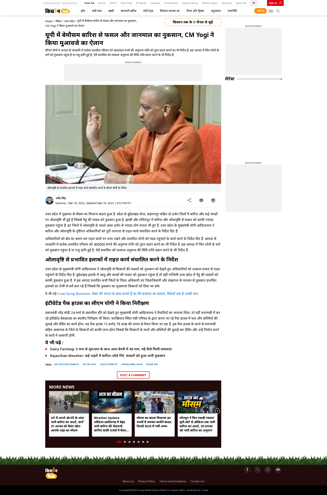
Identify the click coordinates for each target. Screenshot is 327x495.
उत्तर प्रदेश (69, 21)
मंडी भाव (97, 11)
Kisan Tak (89, 3)
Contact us (197, 481)
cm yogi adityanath (66, 364)
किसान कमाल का (170, 11)
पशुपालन (216, 11)
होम (83, 11)
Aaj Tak (101, 3)
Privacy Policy (146, 481)
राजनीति (232, 11)
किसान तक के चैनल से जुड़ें (193, 22)
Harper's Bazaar (190, 3)
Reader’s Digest (210, 3)
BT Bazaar (141, 3)
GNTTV (113, 3)
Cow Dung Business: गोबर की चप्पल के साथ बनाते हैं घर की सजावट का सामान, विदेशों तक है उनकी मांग (128, 293)
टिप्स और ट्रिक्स (195, 11)
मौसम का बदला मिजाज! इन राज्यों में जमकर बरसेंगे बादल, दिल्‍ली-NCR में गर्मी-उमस (154, 422)
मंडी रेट (260, 11)
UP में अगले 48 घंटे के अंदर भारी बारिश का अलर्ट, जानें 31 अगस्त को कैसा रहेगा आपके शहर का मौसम (67, 424)
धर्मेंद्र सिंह (61, 198)
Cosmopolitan (171, 3)
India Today (126, 3)
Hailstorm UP (108, 364)
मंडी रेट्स (148, 11)
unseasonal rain (131, 364)
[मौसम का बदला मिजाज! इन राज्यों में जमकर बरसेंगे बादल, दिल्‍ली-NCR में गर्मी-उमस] (155, 402)
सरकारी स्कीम (128, 11)
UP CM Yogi (89, 364)
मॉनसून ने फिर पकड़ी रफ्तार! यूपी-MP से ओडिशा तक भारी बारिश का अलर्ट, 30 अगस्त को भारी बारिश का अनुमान (197, 424)
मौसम (58, 21)
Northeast (227, 3)
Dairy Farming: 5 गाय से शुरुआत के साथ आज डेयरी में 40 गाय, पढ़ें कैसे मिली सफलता (111, 349)
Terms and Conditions (172, 481)
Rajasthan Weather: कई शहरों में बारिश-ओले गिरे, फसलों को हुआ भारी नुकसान (107, 355)
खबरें (111, 11)
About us (128, 481)
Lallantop (155, 3)
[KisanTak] (57, 11)
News (49, 21)
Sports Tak (241, 3)
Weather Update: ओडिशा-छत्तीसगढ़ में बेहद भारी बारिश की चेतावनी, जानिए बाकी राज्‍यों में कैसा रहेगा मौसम (110, 424)
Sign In (273, 3)
